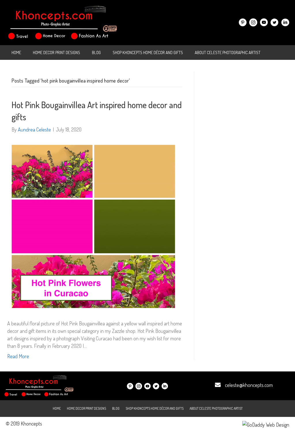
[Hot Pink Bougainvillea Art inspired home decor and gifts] (93, 225)
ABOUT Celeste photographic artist (227, 52)
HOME (16, 52)
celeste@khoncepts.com (249, 385)
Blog (96, 52)
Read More (18, 356)
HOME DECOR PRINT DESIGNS (56, 52)
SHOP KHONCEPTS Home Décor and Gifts (148, 52)
